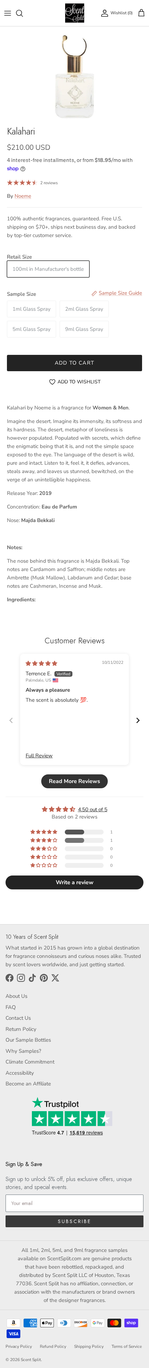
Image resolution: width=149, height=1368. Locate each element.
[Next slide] (137, 720)
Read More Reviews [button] (74, 781)
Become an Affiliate (28, 1083)
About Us (16, 996)
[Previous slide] (11, 720)
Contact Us (18, 1018)
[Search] (22, 13)
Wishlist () (122, 13)
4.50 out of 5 (92, 809)
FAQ (11, 1007)
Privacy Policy (19, 1346)
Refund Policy (53, 1346)
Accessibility (20, 1072)
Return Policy (21, 1029)
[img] (41, 663)
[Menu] (7, 13)
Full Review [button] (39, 755)
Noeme (23, 196)
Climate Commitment (30, 1061)
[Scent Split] (74, 13)
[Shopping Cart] (141, 13)
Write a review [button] (75, 882)
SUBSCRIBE (74, 1221)
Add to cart (74, 362)
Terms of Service (127, 1346)
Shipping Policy (89, 1346)
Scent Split (31, 1359)
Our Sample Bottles (28, 1039)
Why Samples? (23, 1051)
